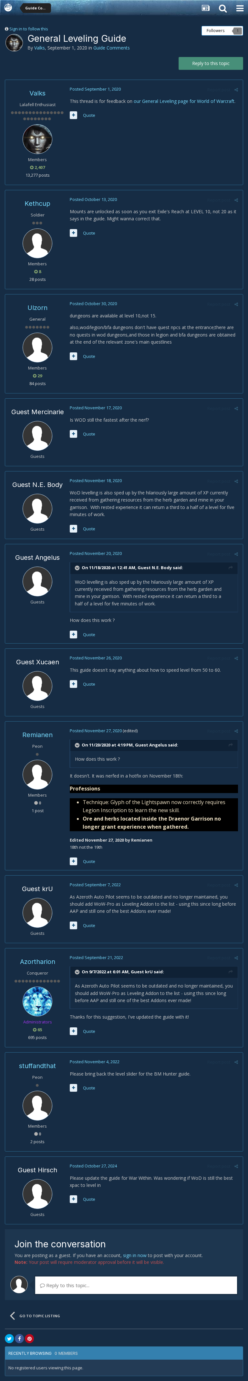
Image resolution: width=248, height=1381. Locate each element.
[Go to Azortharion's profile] (37, 1001)
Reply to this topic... (67, 1285)
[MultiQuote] (73, 115)
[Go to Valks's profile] (14, 42)
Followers (215, 30)
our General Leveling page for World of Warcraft (184, 101)
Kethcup (37, 203)
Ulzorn (37, 308)
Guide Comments (111, 48)
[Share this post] (236, 90)
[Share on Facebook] (19, 1338)
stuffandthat (37, 1066)
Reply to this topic (211, 63)
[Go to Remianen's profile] (37, 775)
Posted (95, 89)
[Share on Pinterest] (29, 1338)
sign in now (135, 1255)
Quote (89, 115)
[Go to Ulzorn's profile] (37, 347)
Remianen (37, 735)
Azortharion (37, 962)
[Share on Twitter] (9, 1338)
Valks (39, 48)
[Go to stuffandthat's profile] (37, 1106)
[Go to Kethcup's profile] (37, 243)
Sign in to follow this (28, 29)
